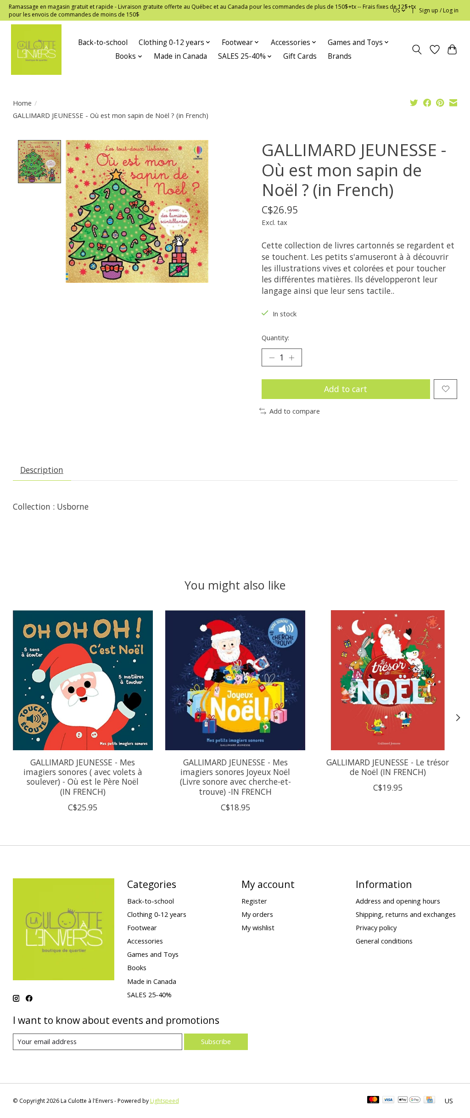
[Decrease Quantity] (271, 357)
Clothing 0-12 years (156, 914)
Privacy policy (376, 927)
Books (136, 967)
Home (22, 102)
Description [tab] (41, 469)
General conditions (384, 940)
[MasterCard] (373, 1100)
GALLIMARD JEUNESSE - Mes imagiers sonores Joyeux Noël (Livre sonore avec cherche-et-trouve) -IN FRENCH (235, 777)
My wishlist (257, 927)
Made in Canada (180, 56)
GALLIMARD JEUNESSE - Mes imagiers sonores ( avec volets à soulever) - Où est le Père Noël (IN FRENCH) (82, 777)
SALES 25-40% (149, 994)
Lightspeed (164, 1101)
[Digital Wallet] (409, 1100)
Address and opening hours (398, 900)
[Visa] (388, 1100)
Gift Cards (300, 56)
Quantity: (275, 337)
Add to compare (294, 411)
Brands (340, 56)
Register (254, 900)
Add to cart (345, 388)
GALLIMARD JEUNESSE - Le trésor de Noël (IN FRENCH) (387, 767)
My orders (257, 914)
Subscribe (216, 1041)
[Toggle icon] (416, 49)
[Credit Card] (429, 1100)
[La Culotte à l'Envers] (36, 49)
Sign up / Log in (439, 10)
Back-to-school (103, 42)
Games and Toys (153, 954)
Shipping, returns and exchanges (406, 914)
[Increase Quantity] (291, 357)
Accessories (145, 940)
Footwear (142, 927)
